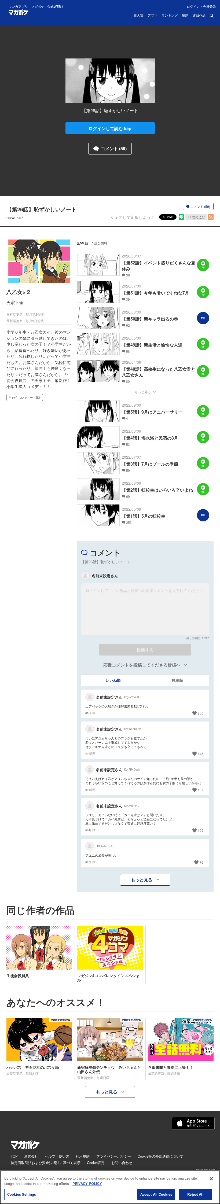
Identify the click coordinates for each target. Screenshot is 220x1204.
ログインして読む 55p (110, 128)
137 (200, 790)
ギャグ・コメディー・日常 (25, 397)
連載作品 (199, 15)
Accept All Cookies (156, 1194)
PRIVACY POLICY (87, 1183)
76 (201, 862)
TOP (14, 1156)
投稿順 (177, 680)
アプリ (152, 15)
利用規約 (83, 1156)
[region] (110, 1187)
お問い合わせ (121, 1162)
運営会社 (31, 1156)
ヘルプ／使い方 (57, 1156)
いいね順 (113, 680)
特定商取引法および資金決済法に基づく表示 (45, 1162)
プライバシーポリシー (113, 1156)
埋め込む (198, 217)
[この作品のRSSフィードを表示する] (211, 217)
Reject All (195, 1194)
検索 (212, 16)
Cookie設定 (96, 1162)
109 (200, 830)
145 (200, 754)
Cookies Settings (21, 1194)
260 (200, 713)
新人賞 (138, 15)
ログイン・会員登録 (201, 6)
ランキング (170, 15)
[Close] (211, 1179)
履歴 (185, 15)
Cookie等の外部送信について (160, 1156)
